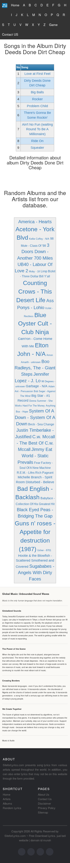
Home (15, 5)
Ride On (37, 141)
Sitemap (43, 812)
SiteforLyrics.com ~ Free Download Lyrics (29, 836)
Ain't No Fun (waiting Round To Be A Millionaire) (37, 129)
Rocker (37, 99)
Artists (7, 799)
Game (53, 24)
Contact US (10, 34)
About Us (43, 794)
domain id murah (41, 840)
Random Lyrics (12, 808)
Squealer (37, 147)
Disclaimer (44, 803)
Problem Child (37, 106)
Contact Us (45, 799)
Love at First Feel (37, 74)
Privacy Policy (46, 808)
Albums (7, 803)
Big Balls (37, 92)
